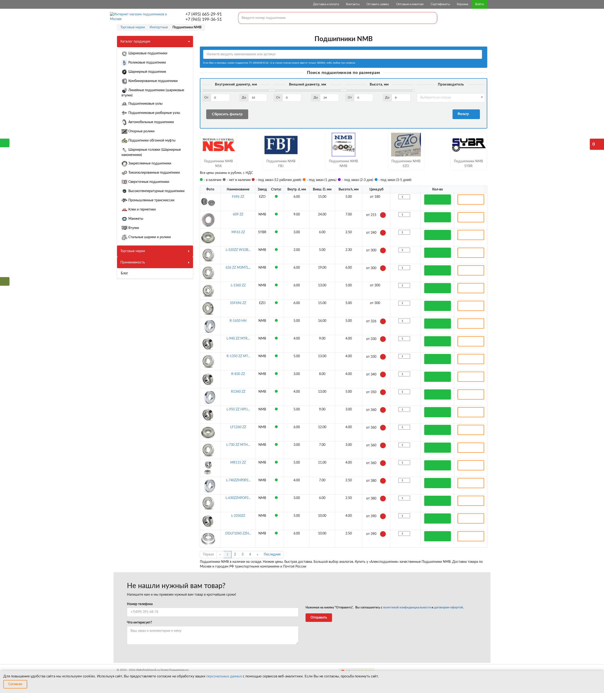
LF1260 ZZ (238, 427)
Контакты (353, 4)
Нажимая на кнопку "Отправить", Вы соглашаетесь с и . (385, 607)
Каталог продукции (135, 41)
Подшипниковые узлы (145, 103)
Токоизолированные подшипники (153, 172)
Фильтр (463, 114)
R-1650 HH (238, 321)
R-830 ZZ (238, 374)
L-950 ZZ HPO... (238, 409)
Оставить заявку (377, 4)
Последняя (272, 554)
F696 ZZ (238, 196)
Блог (124, 273)
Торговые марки (132, 251)
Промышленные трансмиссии (150, 200)
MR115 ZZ (238, 462)
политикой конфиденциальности (407, 607)
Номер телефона (140, 604)
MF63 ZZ (238, 232)
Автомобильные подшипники (150, 122)
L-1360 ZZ (238, 285)
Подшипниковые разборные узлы (153, 113)
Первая (208, 554)
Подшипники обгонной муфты (151, 140)
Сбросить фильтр (227, 114)
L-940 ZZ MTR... (238, 338)
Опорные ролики (141, 131)
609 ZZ (238, 214)
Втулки (133, 228)
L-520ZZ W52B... (238, 250)
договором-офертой (448, 607)
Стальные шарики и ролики (149, 237)
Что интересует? (139, 622)
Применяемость (132, 262)
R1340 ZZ (238, 391)
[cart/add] (437, 199)
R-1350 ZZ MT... (238, 356)
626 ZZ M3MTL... (238, 267)
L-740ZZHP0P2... (238, 480)
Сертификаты (440, 4)
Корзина (462, 4)
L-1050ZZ (238, 515)
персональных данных (224, 676)
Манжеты (135, 218)
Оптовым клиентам (410, 4)
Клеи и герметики (141, 209)
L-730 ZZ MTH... (238, 445)
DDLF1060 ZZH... (238, 533)
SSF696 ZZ (238, 303)
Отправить (318, 617)
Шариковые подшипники (147, 53)
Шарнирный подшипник (146, 71)
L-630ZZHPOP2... (238, 498)
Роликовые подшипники (146, 62)
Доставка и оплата (326, 4)
